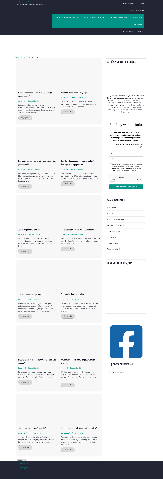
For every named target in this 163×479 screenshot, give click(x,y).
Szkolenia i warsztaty (118, 17)
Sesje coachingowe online (94, 17)
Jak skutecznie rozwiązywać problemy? (77, 229)
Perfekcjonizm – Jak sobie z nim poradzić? (79, 428)
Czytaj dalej (25, 118)
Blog (116, 31)
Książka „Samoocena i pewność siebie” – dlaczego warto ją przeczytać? (78, 162)
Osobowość (112, 237)
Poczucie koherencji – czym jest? (75, 92)
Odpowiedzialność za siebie (72, 294)
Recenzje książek (113, 249)
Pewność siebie (33, 101)
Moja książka (128, 31)
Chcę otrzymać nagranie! (126, 187)
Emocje (110, 214)
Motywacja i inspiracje (115, 225)
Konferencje (137, 17)
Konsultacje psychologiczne (67, 17)
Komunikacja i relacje (115, 219)
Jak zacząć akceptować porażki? (32, 428)
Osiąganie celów (113, 231)
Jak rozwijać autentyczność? (30, 229)
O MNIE (141, 3)
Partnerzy (138, 24)
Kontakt (141, 31)
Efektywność (112, 208)
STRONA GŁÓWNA (128, 3)
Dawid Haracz (24, 1)
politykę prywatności (127, 168)
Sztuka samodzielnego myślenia (31, 294)
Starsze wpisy (22, 460)
